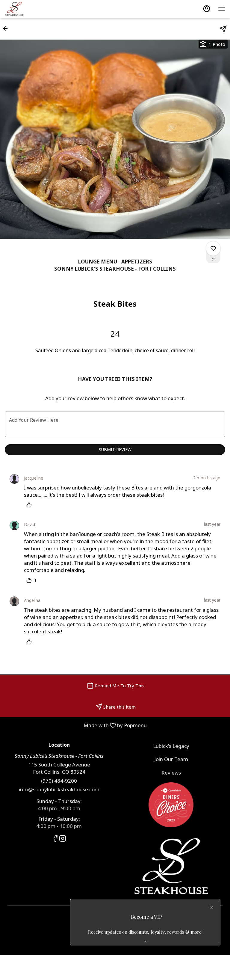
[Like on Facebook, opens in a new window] (55, 839)
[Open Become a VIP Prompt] (145, 941)
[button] (7, 28)
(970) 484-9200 (59, 780)
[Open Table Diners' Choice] (171, 804)
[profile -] (206, 8)
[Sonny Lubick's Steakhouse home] (32, 8)
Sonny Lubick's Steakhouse (171, 866)
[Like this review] (30, 505)
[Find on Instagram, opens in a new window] (62, 839)
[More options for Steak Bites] (213, 248)
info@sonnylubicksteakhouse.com (59, 789)
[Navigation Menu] (221, 9)
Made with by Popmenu (75, 725)
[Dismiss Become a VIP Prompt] (212, 907)
